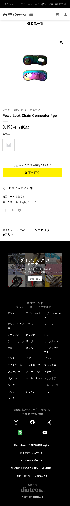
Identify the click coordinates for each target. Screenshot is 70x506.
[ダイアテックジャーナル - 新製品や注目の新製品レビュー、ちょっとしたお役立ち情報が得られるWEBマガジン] (15, 14)
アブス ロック (33, 313)
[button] (31, 14)
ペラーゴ (49, 371)
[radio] (8, 145)
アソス (11, 313)
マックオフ (50, 378)
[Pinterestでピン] (19, 210)
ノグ (28, 358)
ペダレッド (14, 378)
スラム (29, 348)
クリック (30, 334)
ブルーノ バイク (16, 371)
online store (57, 4)
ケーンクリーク (16, 341)
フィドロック (33, 365)
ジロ (10, 348)
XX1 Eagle (21, 202)
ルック (11, 391)
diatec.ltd (38, 496)
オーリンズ (14, 334)
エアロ (29, 324)
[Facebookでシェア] (6, 210)
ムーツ (11, 385)
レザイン (30, 391)
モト (28, 385)
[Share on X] (13, 210)
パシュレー (50, 358)
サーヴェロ (32, 341)
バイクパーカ (15, 365)
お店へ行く (41, 4)
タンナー (12, 358)
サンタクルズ (51, 341)
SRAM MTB (20, 109)
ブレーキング (33, 371)
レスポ (47, 391)
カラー (6, 134)
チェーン (35, 109)
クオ (46, 334)
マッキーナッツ (34, 378)
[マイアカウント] (65, 14)
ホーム (6, 109)
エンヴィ (49, 324)
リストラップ (51, 385)
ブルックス (50, 365)
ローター (12, 398)
